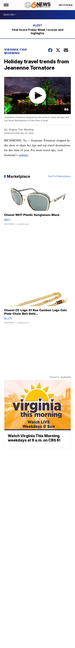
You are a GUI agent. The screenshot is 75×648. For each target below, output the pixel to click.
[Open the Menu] (6, 5)
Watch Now (65, 5)
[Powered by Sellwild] (66, 377)
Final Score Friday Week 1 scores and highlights (37, 31)
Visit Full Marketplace (59, 176)
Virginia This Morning (15, 51)
